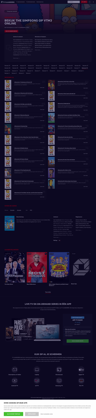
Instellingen (32, 414)
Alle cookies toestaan (13, 414)
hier (10, 409)
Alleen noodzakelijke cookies (47, 414)
